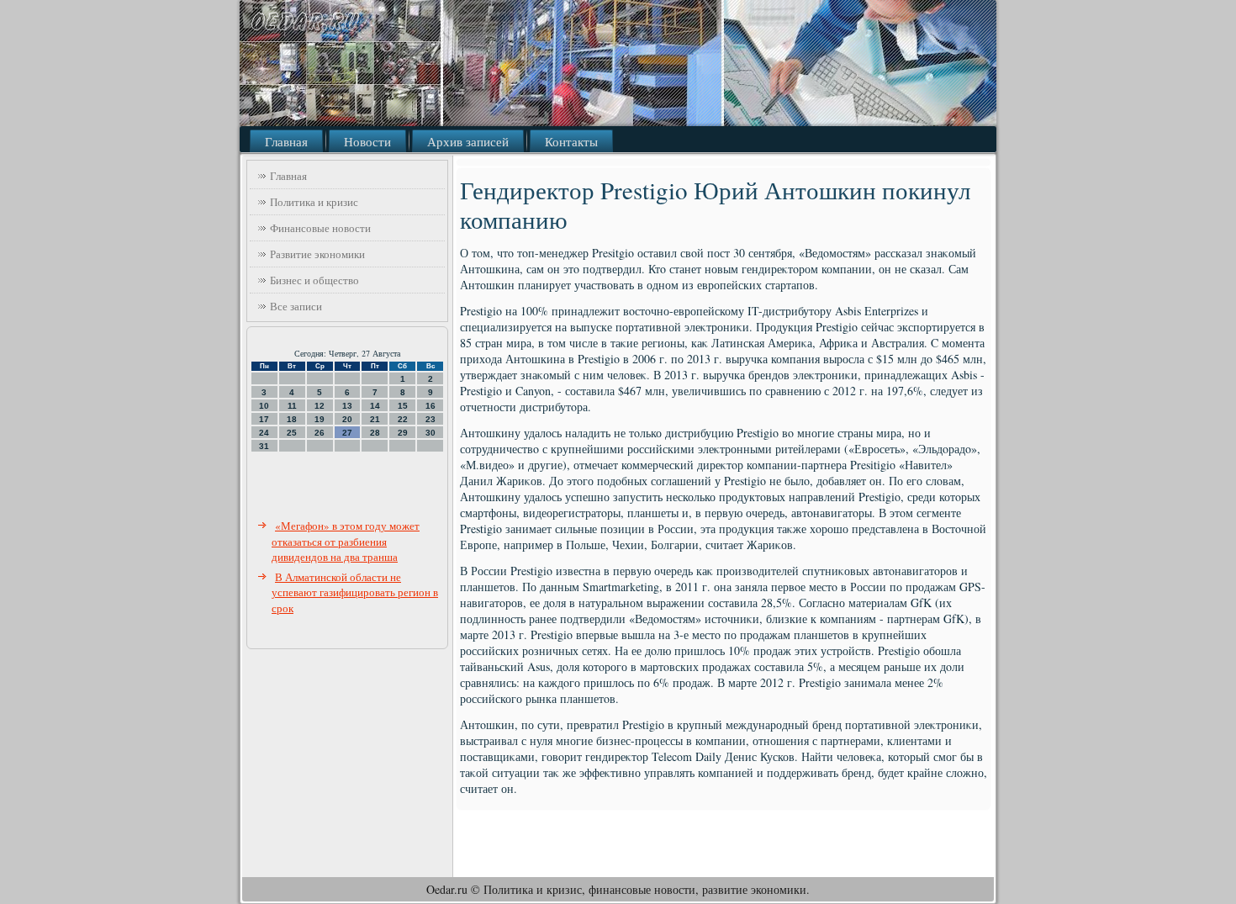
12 (319, 405)
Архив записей (468, 141)
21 (375, 419)
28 (375, 432)
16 (430, 405)
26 (319, 432)
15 (403, 405)
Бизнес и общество (314, 280)
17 (264, 419)
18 (292, 419)
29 (403, 432)
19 (319, 419)
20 (347, 419)
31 (264, 446)
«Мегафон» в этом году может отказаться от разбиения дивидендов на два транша (346, 541)
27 (347, 432)
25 (292, 432)
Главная (286, 141)
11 (292, 405)
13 (347, 405)
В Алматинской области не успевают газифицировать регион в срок (355, 592)
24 (264, 432)
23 (430, 419)
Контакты (571, 141)
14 (375, 405)
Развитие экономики (317, 254)
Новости (367, 141)
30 (430, 432)
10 (264, 405)
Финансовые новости (320, 227)
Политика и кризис (314, 201)
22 (403, 419)
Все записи (296, 306)
